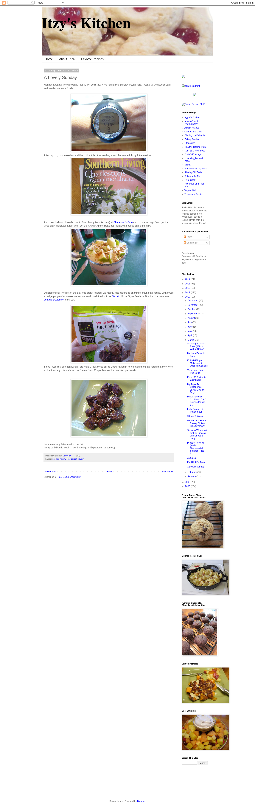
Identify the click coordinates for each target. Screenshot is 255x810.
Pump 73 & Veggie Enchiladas (196, 378)
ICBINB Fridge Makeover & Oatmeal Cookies (197, 363)
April (190, 335)
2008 (188, 486)
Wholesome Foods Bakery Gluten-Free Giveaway (196, 423)
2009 (188, 482)
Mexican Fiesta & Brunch (196, 354)
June (190, 327)
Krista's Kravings (192, 154)
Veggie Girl (190, 190)
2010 (188, 296)
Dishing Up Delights (194, 135)
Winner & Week (195, 416)
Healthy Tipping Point (195, 147)
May (190, 331)
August (191, 318)
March (191, 340)
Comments (192, 242)
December (193, 300)
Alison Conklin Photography (191, 122)
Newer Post (51, 471)
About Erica (67, 59)
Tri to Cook (189, 180)
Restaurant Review (75, 459)
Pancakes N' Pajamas (195, 168)
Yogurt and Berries (193, 194)
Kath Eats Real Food (194, 150)
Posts (189, 237)
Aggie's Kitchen (192, 117)
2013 (188, 283)
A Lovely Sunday (195, 466)
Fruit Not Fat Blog (196, 462)
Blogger (141, 801)
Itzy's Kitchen (86, 22)
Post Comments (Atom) (69, 477)
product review (59, 459)
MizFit (187, 164)
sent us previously (54, 299)
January (192, 476)
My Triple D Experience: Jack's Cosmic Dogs (195, 388)
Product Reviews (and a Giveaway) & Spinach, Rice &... (195, 448)
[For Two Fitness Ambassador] (183, 77)
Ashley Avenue (192, 128)
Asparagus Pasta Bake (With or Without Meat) (196, 346)
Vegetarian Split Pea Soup (195, 371)
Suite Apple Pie (192, 176)
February (192, 472)
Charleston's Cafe (123, 222)
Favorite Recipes (92, 59)
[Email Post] (78, 456)
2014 (188, 279)
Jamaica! (191, 458)
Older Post (167, 471)
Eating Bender (191, 139)
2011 (188, 292)
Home (49, 59)
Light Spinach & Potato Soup (195, 410)
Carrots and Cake (193, 131)
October (192, 309)
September (193, 313)
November (193, 305)
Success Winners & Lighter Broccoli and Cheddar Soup (197, 434)
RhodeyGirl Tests (193, 172)
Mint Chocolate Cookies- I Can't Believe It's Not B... (196, 400)
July (190, 322)
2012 (188, 288)
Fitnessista (189, 143)
